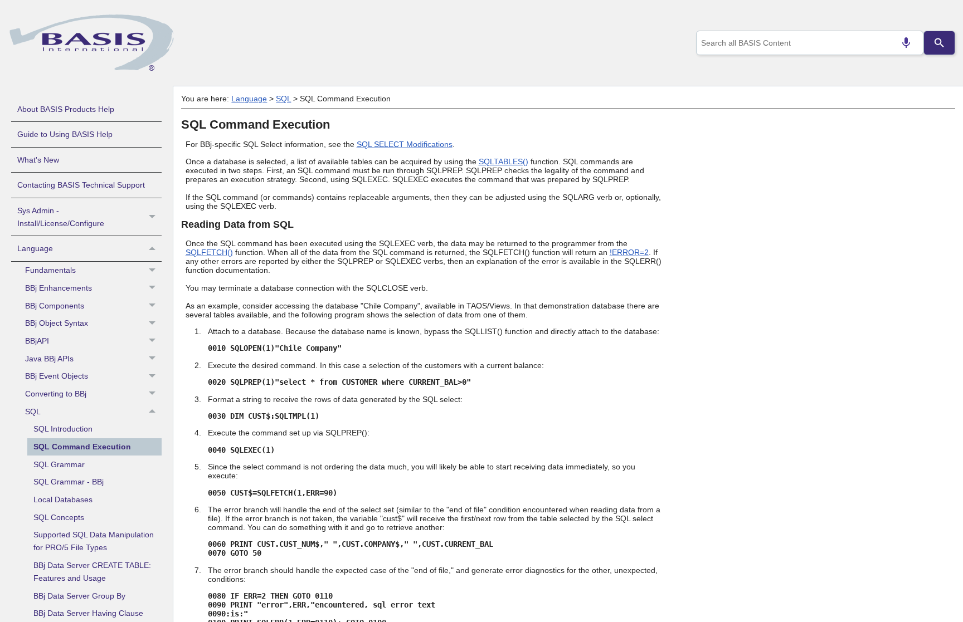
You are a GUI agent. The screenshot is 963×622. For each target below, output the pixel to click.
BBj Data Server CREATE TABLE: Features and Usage (92, 571)
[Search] (939, 43)
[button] (153, 217)
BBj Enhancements (58, 287)
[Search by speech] (906, 42)
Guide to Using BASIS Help (65, 134)
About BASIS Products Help (65, 109)
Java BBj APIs (49, 358)
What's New (38, 159)
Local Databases (63, 499)
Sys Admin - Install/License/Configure (60, 217)
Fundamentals (50, 270)
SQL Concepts (58, 517)
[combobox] (809, 43)
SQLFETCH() (209, 252)
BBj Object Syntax (56, 323)
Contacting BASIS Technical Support (81, 184)
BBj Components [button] (54, 305)
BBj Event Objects (56, 375)
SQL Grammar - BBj (68, 481)
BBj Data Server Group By (79, 595)
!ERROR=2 (629, 252)
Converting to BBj (55, 393)
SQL (33, 411)
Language (35, 248)
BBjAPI (37, 340)
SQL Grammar (59, 464)
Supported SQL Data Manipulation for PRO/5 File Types (93, 541)
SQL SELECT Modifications (405, 144)
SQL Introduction (63, 428)
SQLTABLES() (503, 161)
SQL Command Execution (82, 446)
